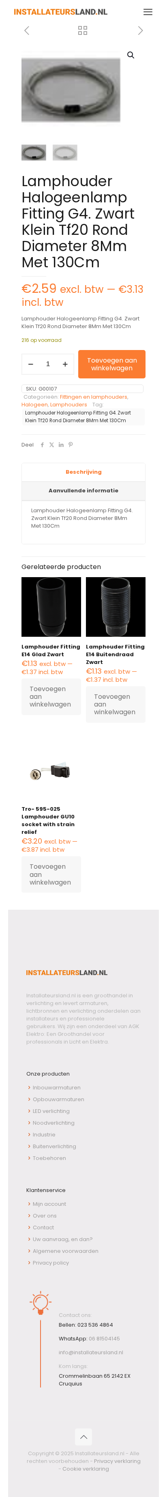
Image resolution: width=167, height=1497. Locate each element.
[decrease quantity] (31, 364)
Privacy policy (51, 1263)
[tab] (83, 472)
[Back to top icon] (83, 1436)
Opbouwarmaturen (58, 1099)
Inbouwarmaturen (57, 1087)
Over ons (45, 1216)
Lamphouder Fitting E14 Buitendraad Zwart (115, 654)
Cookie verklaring (85, 1469)
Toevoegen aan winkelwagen (112, 364)
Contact (43, 1227)
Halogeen (34, 404)
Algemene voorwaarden (65, 1251)
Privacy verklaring (117, 1461)
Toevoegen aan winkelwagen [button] (50, 696)
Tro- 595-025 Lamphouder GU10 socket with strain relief (48, 820)
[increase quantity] (65, 364)
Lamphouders (68, 404)
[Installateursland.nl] (60, 12)
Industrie (44, 1134)
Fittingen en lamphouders (93, 397)
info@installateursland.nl (91, 1352)
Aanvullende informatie (83, 490)
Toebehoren (49, 1158)
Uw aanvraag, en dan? (63, 1239)
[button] (131, 55)
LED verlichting (51, 1111)
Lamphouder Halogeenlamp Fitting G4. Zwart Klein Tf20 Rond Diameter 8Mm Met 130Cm (78, 417)
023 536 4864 (95, 1325)
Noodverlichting (54, 1123)
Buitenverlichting (54, 1146)
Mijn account (49, 1204)
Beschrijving (84, 472)
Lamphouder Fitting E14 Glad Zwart (50, 650)
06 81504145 (104, 1338)
